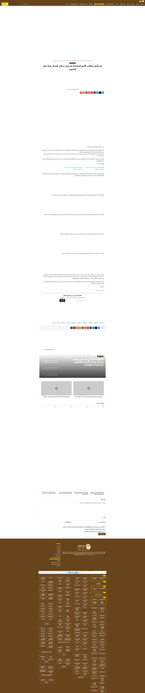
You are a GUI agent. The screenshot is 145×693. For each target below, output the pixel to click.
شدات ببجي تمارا (77, 578)
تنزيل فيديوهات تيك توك (50, 671)
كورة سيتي (60, 646)
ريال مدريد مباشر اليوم (67, 660)
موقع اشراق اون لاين (94, 602)
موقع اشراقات (102, 602)
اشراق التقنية (94, 607)
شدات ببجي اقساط (85, 578)
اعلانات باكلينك (81, 677)
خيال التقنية (102, 615)
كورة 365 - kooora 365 (50, 598)
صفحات (66, 4)
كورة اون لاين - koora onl (51, 594)
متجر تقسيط (77, 596)
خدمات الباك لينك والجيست (85, 656)
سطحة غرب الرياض (60, 624)
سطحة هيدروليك (60, 620)
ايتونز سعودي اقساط (85, 589)
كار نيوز (94, 624)
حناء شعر (77, 642)
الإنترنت (137, 4)
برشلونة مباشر (60, 581)
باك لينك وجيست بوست (102, 679)
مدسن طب (94, 675)
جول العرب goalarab (67, 650)
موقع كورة (47, 623)
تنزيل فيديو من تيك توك (50, 667)
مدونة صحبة (102, 649)
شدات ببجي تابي (77, 582)
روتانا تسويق (102, 633)
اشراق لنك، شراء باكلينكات (102, 665)
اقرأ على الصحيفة (99, 290)
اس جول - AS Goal (43, 598)
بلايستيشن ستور (85, 635)
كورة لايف (51, 606)
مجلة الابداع (94, 633)
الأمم (95, 322)
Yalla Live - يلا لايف (43, 591)
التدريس (102, 668)
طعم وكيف (102, 644)
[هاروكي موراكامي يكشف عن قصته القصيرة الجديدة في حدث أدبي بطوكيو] (64, 448)
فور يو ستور (77, 603)
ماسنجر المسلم (98, 594)
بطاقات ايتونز (77, 632)
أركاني (102, 647)
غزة (58, 322)
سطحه (60, 616)
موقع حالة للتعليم (102, 687)
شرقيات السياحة (94, 650)
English (90, 4)
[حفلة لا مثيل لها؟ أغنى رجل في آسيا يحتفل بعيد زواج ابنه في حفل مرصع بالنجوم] (48, 448)
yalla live (64, 666)
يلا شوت (67, 577)
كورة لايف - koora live (50, 639)
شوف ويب (94, 615)
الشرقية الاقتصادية (94, 618)
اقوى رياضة (102, 675)
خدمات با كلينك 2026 (85, 667)
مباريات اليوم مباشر (67, 581)
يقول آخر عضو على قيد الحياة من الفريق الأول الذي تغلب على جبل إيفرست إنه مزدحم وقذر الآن (81, 493)
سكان (68, 322)
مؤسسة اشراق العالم (74, 4)
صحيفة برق (94, 599)
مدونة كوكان (94, 621)
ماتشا (77, 646)
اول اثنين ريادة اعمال (102, 578)
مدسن (94, 630)
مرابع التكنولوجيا (94, 612)
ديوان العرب (85, 670)
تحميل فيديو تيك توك (42, 667)
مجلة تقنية (102, 683)
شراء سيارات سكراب (60, 631)
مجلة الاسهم (102, 617)
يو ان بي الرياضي (94, 683)
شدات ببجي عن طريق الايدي (77, 608)
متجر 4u (85, 607)
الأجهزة (128, 4)
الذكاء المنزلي (122, 4)
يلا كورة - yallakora (43, 594)
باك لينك (117, 4)
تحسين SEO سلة (94, 589)
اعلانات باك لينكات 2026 (46, 651)
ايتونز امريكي (77, 585)
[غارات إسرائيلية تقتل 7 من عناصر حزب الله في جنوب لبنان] (72, 363)
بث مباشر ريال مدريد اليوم (60, 650)
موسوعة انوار (102, 653)
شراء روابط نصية (102, 661)
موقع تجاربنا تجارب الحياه (77, 667)
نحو (53, 322)
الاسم (104, 517)
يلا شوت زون (50, 659)
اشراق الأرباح (94, 653)
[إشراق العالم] (141, 1)
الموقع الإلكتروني (67, 522)
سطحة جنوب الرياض (68, 628)
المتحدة (84, 322)
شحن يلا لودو (85, 628)
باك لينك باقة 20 (77, 660)
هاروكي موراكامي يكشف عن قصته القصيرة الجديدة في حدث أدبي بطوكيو (65, 493)
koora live (43, 585)
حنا (85, 646)
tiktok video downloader (42, 671)
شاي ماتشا (85, 648)
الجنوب (90, 322)
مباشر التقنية (94, 647)
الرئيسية (141, 4)
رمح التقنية (102, 641)
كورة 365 (68, 646)
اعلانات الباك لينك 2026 (94, 672)
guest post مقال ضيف (77, 655)
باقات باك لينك (94, 661)
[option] (72, 363)
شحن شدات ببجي (84, 624)
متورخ (102, 630)
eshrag (76, 89)
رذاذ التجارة (94, 641)
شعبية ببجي (85, 632)
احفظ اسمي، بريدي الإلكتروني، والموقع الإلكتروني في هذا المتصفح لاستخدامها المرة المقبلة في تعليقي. (84, 526)
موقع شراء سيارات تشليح (60, 635)
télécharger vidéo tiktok (46, 675)
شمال (62, 322)
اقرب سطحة (60, 627)
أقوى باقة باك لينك (77, 664)
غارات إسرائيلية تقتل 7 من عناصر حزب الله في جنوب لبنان (87, 360)
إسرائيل (100, 322)
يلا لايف (63, 654)
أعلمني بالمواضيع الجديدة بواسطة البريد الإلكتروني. (94, 531)
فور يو (77, 620)
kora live (43, 603)
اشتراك (62, 300)
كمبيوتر (132, 4)
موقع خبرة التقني (102, 627)
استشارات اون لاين (94, 636)
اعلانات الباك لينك (94, 665)
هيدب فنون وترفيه (102, 691)
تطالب (73, 322)
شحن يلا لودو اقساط (77, 589)
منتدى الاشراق (102, 671)
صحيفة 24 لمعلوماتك (83, 4)
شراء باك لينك (102, 658)
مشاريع (77, 670)
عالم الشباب (98, 583)
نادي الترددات (102, 635)
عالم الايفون (102, 621)
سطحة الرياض (67, 616)
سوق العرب (85, 659)
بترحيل (78, 322)
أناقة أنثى (94, 626)
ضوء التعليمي (102, 599)
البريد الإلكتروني (102, 522)
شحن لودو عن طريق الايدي (77, 629)
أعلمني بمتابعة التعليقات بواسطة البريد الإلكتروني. (94, 529)
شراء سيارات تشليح (67, 635)
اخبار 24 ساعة (94, 686)
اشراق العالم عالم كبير (94, 668)
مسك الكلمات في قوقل (102, 608)
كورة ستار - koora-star (42, 578)
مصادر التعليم (94, 678)
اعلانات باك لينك (85, 674)
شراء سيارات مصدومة (60, 639)
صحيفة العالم (94, 690)
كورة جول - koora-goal (50, 582)
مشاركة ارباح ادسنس (94, 578)
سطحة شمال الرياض (68, 624)
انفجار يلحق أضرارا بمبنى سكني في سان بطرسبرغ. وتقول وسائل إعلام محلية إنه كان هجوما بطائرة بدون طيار (97, 493)
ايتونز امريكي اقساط (77, 617)
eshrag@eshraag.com (78, 554)
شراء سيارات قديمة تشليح (64, 642)
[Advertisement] (72, 15)
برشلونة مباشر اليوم (60, 660)
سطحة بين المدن (67, 620)
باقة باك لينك (102, 588)
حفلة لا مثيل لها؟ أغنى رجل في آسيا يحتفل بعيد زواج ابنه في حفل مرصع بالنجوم (48, 493)
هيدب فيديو (94, 639)
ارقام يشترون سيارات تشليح (68, 639)
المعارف (102, 639)
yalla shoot (60, 577)
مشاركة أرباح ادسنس (110, 4)
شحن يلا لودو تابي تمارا (77, 613)
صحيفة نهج (102, 624)
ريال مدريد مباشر (68, 584)
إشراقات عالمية (83, 60)
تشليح (67, 631)
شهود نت (94, 644)
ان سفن (102, 611)
